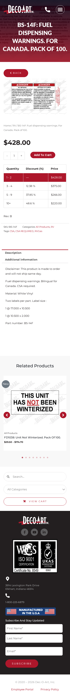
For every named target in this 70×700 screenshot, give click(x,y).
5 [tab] (37, 457)
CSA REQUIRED (24, 231)
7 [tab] (44, 457)
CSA (12, 231)
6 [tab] (40, 457)
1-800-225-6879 (14, 602)
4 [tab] (33, 457)
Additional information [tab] (21, 259)
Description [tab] (13, 252)
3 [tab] (29, 457)
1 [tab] (22, 457)
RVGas (38, 231)
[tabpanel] (35, 413)
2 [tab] (26, 457)
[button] (60, 9)
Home (7, 125)
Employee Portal (22, 689)
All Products (43, 226)
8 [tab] (47, 457)
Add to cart (43, 155)
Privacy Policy (50, 689)
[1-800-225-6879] (7, 595)
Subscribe (22, 663)
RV (14, 125)
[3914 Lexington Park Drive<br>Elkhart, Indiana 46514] (7, 579)
